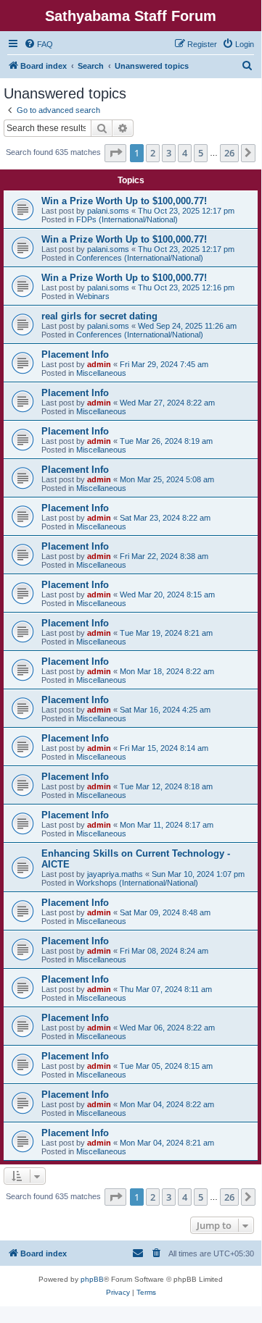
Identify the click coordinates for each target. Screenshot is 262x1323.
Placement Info (75, 354)
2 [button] (152, 152)
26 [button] (229, 152)
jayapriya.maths (115, 874)
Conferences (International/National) (139, 257)
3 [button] (168, 152)
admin (99, 364)
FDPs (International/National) (127, 219)
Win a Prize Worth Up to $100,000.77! (124, 201)
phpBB (92, 1279)
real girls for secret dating (99, 316)
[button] (115, 152)
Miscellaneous (101, 373)
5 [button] (200, 152)
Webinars (93, 296)
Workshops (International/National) (137, 882)
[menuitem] (38, 44)
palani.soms (108, 210)
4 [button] (184, 152)
